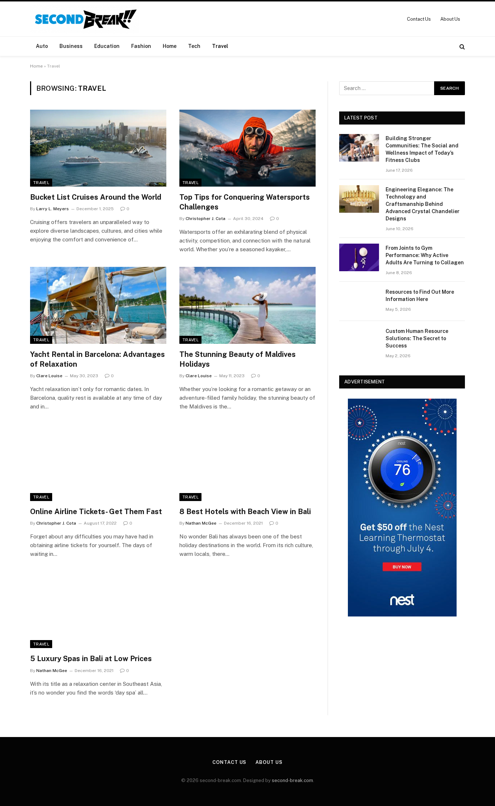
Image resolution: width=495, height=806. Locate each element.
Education (107, 46)
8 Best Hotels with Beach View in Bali (245, 511)
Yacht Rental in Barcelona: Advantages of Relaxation (97, 359)
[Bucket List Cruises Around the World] (98, 148)
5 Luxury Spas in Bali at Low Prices (91, 658)
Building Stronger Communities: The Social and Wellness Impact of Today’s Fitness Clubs (422, 149)
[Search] (461, 46)
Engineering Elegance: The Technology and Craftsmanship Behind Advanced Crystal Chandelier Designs (422, 204)
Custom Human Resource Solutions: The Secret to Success (417, 338)
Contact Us (419, 19)
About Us (450, 19)
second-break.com (292, 780)
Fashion (141, 46)
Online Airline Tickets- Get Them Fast (96, 511)
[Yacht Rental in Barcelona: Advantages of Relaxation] (98, 305)
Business (71, 46)
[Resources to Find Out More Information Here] (359, 301)
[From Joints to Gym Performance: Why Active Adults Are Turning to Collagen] (359, 257)
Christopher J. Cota (205, 218)
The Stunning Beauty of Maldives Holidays (237, 359)
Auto (42, 46)
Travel (220, 46)
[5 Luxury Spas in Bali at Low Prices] (98, 609)
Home (169, 46)
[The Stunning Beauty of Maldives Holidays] (247, 305)
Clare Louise (49, 375)
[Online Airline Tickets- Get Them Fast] (98, 462)
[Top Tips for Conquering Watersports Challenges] (247, 148)
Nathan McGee (201, 523)
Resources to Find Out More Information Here (420, 295)
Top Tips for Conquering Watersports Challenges (244, 202)
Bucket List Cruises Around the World (95, 197)
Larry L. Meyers (52, 208)
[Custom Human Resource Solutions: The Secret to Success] (359, 340)
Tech (194, 46)
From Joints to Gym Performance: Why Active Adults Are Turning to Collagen (425, 255)
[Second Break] (84, 19)
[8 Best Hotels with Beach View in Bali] (247, 462)
